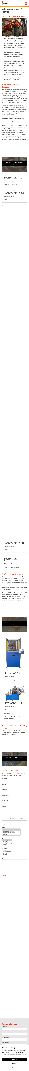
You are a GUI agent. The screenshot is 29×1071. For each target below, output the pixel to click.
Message (4, 858)
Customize (14, 1063)
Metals (3, 827)
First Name (5, 778)
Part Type (4, 848)
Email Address (6, 795)
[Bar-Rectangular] (14, 851)
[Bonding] (7, 844)
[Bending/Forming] (7, 843)
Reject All (14, 1067)
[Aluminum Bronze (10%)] (11, 833)
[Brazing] (7, 841)
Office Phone (5, 800)
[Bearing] (14, 854)
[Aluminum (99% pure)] (11, 831)
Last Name (5, 784)
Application (5, 838)
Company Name (6, 789)
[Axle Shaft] (14, 850)
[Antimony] (11, 834)
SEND (4, 875)
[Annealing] (7, 840)
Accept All (14, 1059)
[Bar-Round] (14, 853)
